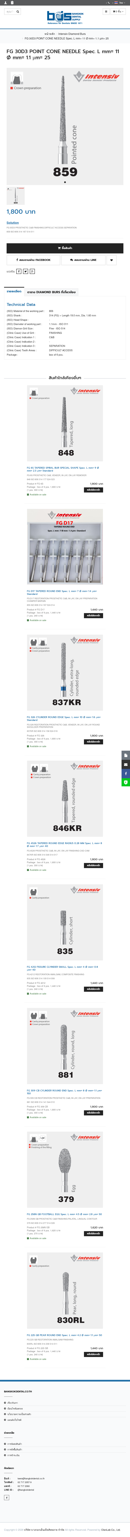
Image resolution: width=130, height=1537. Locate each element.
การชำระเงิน (13, 1455)
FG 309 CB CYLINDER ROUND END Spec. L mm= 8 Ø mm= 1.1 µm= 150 (64, 1092)
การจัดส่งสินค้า (14, 1443)
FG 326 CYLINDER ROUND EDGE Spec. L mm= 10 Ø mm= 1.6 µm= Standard (64, 718)
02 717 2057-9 (24, 1482)
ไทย (121, 2)
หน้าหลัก (50, 34)
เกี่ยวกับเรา (12, 1402)
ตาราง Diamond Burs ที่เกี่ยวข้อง (51, 292)
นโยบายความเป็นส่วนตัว (19, 1414)
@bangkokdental (26, 1489)
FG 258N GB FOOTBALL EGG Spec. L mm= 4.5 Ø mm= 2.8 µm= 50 (64, 1214)
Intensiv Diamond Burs (72, 34)
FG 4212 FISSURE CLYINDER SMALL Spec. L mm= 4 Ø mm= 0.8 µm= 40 (62, 968)
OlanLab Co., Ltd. (111, 1529)
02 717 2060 (24, 1486)
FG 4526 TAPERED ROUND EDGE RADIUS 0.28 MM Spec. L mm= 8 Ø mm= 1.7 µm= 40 (64, 845)
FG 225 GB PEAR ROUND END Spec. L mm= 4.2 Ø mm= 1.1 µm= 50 (64, 1335)
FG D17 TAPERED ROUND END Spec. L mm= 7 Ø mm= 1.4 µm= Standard (62, 592)
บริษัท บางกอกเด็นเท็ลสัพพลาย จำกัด (44, 1529)
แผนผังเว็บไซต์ (14, 1419)
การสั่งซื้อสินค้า (14, 1449)
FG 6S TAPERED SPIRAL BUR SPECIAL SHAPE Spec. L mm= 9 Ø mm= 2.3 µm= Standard (63, 469)
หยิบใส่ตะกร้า (93, 490)
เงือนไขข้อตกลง (15, 1408)
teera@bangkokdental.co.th (31, 1478)
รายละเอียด (14, 291)
